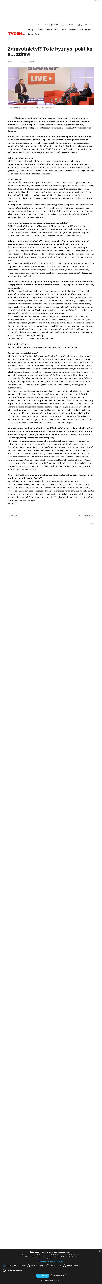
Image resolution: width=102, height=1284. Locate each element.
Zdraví (30, 34)
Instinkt (46, 25)
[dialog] (51, 1266)
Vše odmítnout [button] (58, 1276)
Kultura (88, 30)
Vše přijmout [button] (42, 1276)
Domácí (40, 30)
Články (30, 30)
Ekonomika (72, 30)
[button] (51, 1262)
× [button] (100, 1251)
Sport (81, 30)
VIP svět (63, 24)
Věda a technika (60, 30)
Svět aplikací (80, 24)
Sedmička (37, 25)
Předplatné (88, 25)
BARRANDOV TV (55, 24)
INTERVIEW (71, 25)
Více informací (53, 1259)
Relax (37, 34)
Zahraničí (48, 30)
